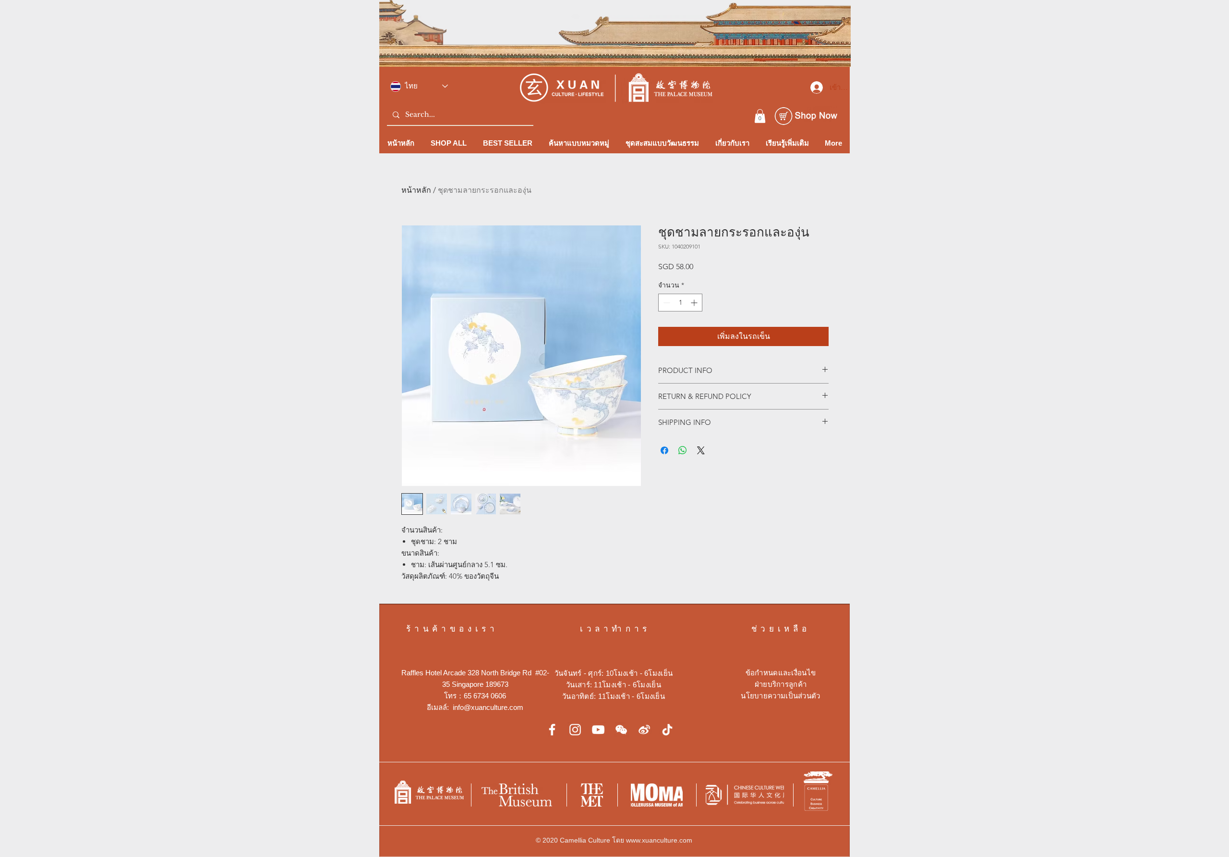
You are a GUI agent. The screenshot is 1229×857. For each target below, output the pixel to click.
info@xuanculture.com (488, 707)
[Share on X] (701, 450)
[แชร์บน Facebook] (664, 450)
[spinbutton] (680, 302)
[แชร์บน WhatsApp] (682, 450)
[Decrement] (666, 302)
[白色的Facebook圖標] (552, 729)
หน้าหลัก (416, 190)
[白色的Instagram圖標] (575, 729)
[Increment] (695, 302)
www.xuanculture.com (659, 840)
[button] (760, 116)
